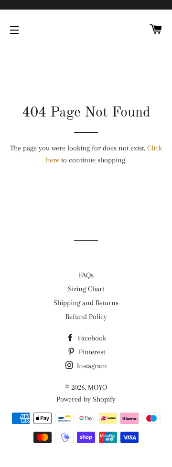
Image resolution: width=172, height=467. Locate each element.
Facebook (91, 338)
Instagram (91, 365)
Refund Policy (86, 316)
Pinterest (91, 352)
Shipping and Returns (86, 302)
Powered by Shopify (86, 399)
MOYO (97, 387)
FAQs (86, 275)
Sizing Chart (86, 289)
